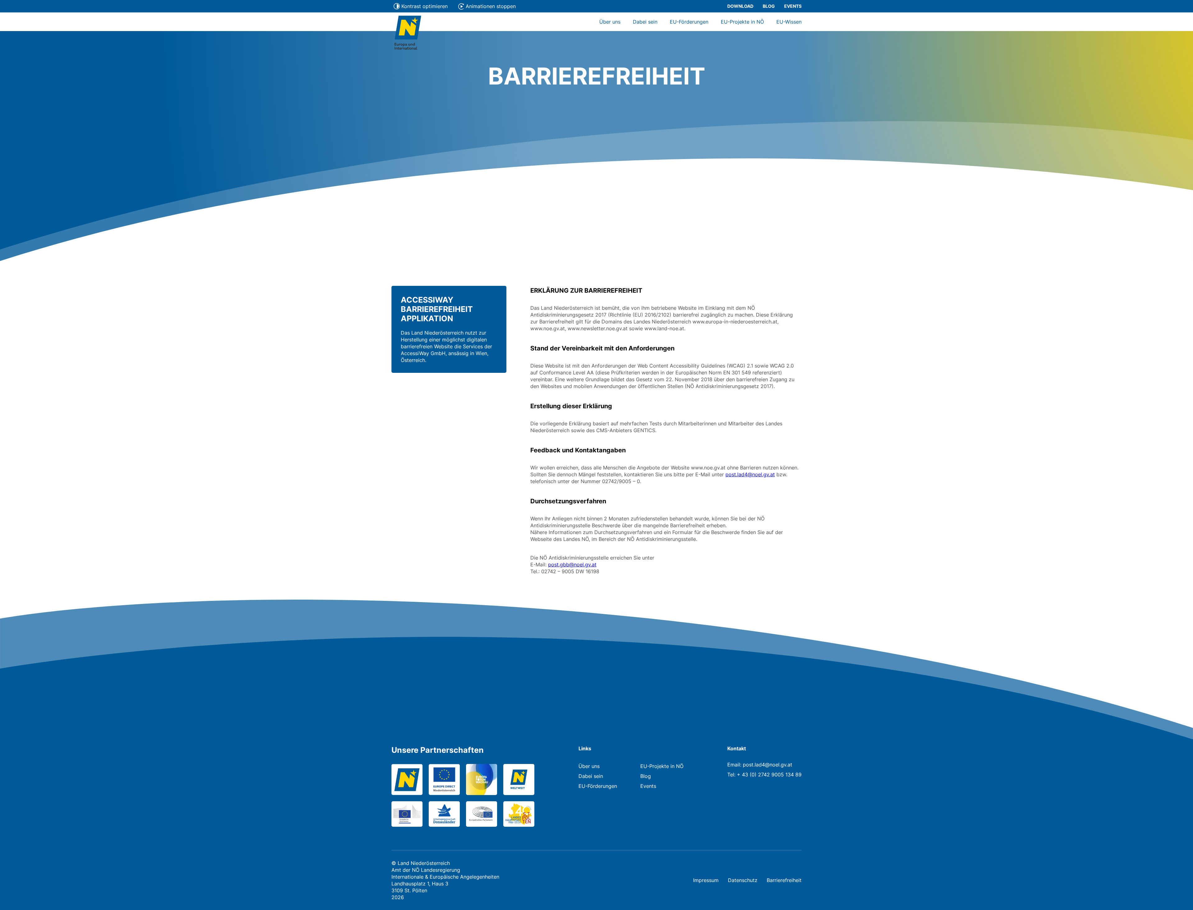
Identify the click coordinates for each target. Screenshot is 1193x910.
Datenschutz (742, 880)
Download (740, 6)
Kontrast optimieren (424, 6)
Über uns (609, 22)
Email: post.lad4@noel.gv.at (759, 764)
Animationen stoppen (491, 6)
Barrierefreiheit (784, 880)
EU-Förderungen (689, 22)
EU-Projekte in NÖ (742, 22)
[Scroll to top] (1179, 896)
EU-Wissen (789, 22)
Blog (769, 6)
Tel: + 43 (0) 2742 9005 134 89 (764, 774)
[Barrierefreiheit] (408, 33)
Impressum (706, 880)
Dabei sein (645, 22)
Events (793, 6)
